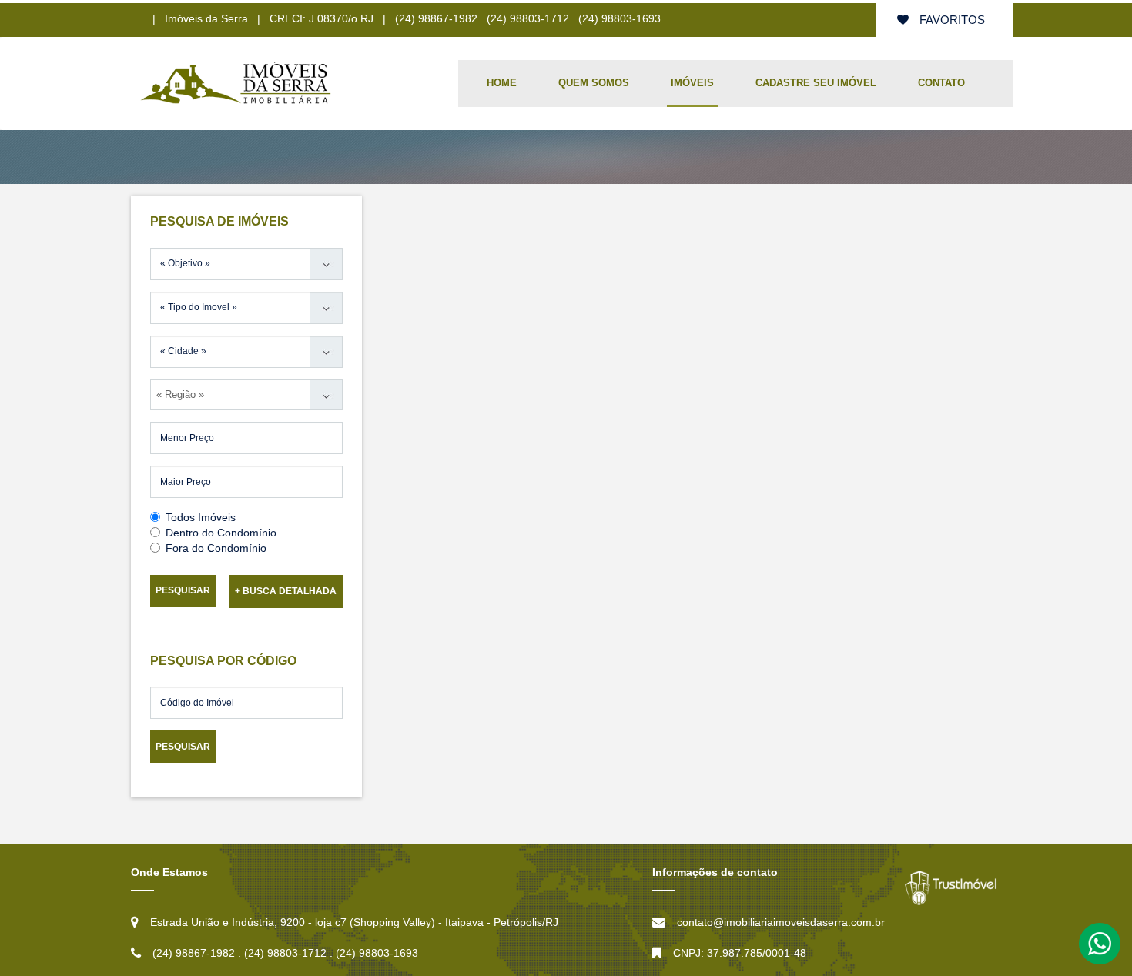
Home (502, 83)
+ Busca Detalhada (286, 591)
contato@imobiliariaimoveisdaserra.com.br (781, 922)
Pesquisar (183, 590)
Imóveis (692, 83)
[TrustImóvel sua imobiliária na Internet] (951, 888)
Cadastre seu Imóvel (815, 83)
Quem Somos (593, 83)
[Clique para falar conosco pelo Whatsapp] (1099, 943)
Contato (941, 83)
